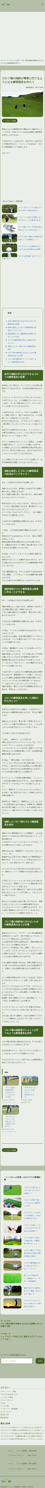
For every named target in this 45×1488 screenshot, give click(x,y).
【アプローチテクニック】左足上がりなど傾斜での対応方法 (10, 1121)
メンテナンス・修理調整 (9, 1409)
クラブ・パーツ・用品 (8, 1391)
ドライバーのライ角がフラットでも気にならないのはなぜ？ (21, 1427)
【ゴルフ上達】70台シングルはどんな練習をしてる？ (32, 1202)
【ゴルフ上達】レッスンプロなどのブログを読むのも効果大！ (32, 1228)
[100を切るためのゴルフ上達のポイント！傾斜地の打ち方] (29, 1081)
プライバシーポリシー (16, 1469)
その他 (2, 1403)
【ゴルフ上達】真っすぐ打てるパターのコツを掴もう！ (32, 1190)
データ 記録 (4, 1406)
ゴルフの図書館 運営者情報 (26, 1463)
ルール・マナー (5, 1412)
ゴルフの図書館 (14, 1486)
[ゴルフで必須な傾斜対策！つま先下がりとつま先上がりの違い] (10, 1081)
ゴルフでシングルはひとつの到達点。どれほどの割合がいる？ (32, 1215)
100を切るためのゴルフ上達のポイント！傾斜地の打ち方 (30, 1092)
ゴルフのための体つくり (9, 1394)
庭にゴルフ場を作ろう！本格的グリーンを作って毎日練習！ (32, 1278)
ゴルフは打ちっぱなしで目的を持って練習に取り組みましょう (32, 1240)
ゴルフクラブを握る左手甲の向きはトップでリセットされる (21, 1439)
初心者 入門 (4, 1414)
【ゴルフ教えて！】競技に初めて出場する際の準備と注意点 (32, 1253)
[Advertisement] (22, 34)
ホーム (2, 60)
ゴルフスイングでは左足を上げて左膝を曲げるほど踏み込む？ (22, 1433)
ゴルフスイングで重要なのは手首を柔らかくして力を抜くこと (22, 1430)
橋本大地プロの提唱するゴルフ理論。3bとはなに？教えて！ (32, 1291)
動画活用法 (4, 1417)
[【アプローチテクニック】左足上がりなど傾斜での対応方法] (10, 1110)
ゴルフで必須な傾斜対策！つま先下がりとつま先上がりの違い (10, 1092)
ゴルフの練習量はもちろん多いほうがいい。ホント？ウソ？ (32, 1265)
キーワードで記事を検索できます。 (13, 1354)
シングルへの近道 (13, 60)
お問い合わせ (31, 1469)
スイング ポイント (6, 1400)
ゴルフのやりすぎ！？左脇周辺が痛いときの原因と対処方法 (21, 1436)
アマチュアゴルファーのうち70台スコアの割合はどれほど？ (32, 1303)
